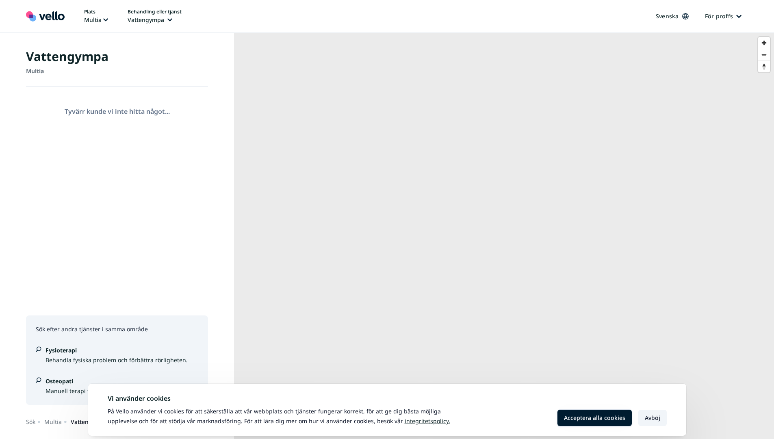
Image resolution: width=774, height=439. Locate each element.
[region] (504, 236)
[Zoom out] (764, 55)
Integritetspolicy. (427, 421)
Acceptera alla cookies (594, 418)
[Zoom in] (764, 43)
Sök (30, 422)
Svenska (667, 16)
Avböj (652, 418)
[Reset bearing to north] (764, 66)
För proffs (719, 16)
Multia (53, 422)
